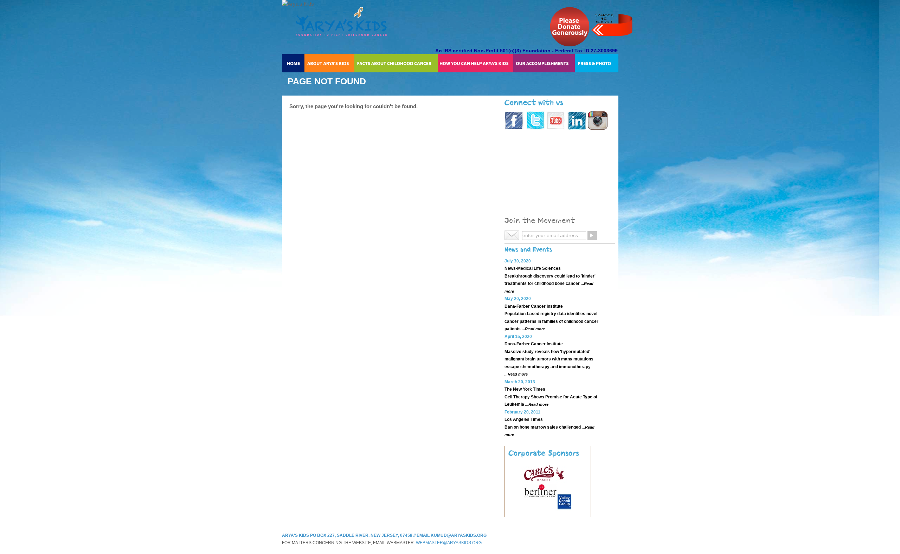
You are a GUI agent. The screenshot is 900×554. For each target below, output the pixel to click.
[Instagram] (598, 128)
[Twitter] (535, 128)
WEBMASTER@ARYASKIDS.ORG (449, 542)
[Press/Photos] (596, 63)
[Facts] (396, 63)
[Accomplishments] (544, 63)
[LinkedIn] (576, 128)
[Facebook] (514, 128)
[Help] (475, 63)
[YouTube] (556, 128)
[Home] (293, 63)
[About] (329, 63)
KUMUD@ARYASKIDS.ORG (459, 535)
